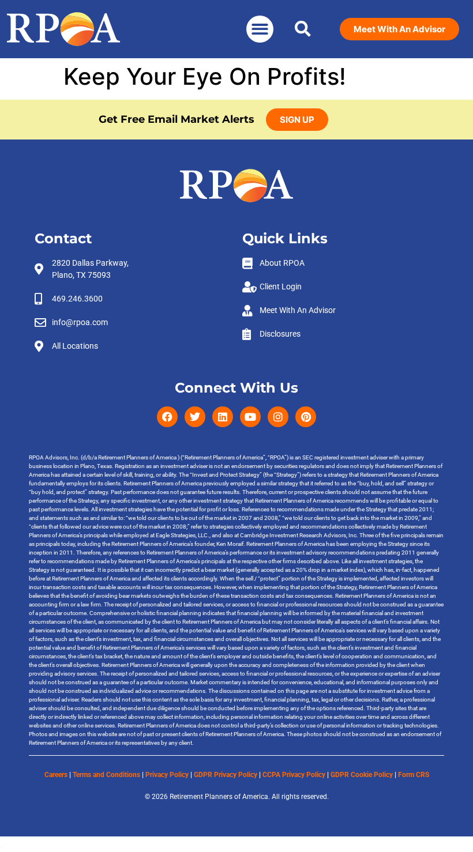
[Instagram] (278, 416)
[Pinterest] (305, 416)
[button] (259, 29)
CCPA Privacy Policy (293, 775)
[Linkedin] (222, 416)
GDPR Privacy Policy (225, 775)
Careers (55, 775)
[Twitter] (195, 416)
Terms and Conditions (106, 775)
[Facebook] (167, 416)
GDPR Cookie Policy (362, 775)
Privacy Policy (167, 775)
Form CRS (413, 775)
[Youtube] (250, 416)
